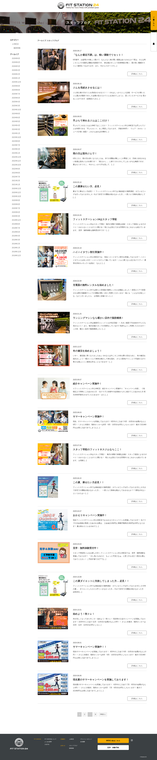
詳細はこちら (137, 74)
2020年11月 (16, 192)
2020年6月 (16, 212)
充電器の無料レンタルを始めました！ (93, 285)
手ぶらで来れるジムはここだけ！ (91, 120)
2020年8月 (16, 204)
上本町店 (15, 44)
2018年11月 (16, 255)
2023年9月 (16, 141)
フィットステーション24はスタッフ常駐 (95, 219)
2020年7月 (16, 208)
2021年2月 (16, 180)
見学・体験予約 (154, 41)
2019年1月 (16, 248)
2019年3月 (16, 240)
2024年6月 (16, 117)
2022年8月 (16, 173)
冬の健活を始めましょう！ (87, 350)
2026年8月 (16, 58)
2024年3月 (16, 129)
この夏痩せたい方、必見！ (87, 186)
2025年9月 (16, 86)
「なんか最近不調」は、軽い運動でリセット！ (98, 54)
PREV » (102, 714)
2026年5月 (16, 66)
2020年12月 (16, 188)
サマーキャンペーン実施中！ (88, 416)
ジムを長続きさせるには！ (87, 87)
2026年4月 (16, 70)
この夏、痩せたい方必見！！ (88, 482)
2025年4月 (16, 102)
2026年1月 (16, 78)
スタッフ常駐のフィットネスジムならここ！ (97, 449)
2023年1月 (16, 153)
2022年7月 (16, 177)
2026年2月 (16, 74)
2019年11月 (16, 220)
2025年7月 (16, 94)
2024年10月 (16, 110)
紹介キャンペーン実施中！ (87, 383)
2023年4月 (16, 149)
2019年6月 (16, 232)
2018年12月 (16, 252)
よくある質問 (48, 741)
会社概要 (82, 741)
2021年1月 (16, 184)
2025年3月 (16, 106)
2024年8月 (16, 113)
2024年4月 (16, 125)
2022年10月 (16, 165)
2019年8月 (16, 224)
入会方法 (47, 744)
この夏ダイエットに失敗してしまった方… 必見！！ (101, 581)
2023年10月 (16, 137)
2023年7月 (16, 145)
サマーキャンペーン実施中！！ (90, 646)
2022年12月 (16, 157)
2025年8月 (16, 90)
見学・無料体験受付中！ (86, 548)
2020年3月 (16, 216)
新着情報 (71, 748)
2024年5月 (16, 121)
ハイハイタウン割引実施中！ (88, 252)
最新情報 (17, 48)
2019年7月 (16, 228)
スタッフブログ (73, 745)
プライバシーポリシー (86, 739)
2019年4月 (16, 236)
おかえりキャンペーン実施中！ (90, 515)
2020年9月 (16, 200)
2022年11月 (16, 161)
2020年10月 (16, 196)
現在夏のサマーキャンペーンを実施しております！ (101, 679)
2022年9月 (16, 169)
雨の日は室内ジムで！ (85, 153)
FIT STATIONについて (50, 739)
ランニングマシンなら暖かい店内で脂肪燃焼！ (98, 318)
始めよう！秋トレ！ (84, 614)
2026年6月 (16, 62)
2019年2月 (16, 244)
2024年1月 (16, 133)
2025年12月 (16, 82)
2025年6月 (16, 98)
